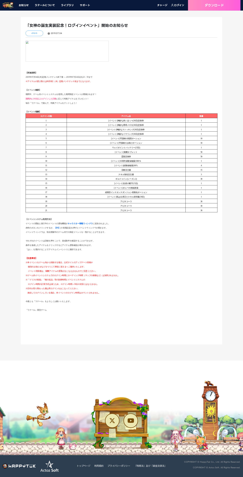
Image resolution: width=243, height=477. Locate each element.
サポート (85, 5)
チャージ (162, 5)
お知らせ (24, 5)
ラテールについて (45, 5)
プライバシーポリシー (118, 466)
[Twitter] (112, 420)
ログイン (179, 5)
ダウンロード (214, 5)
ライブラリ (67, 5)
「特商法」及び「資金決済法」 (150, 466)
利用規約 (98, 466)
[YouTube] (130, 420)
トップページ (83, 466)
